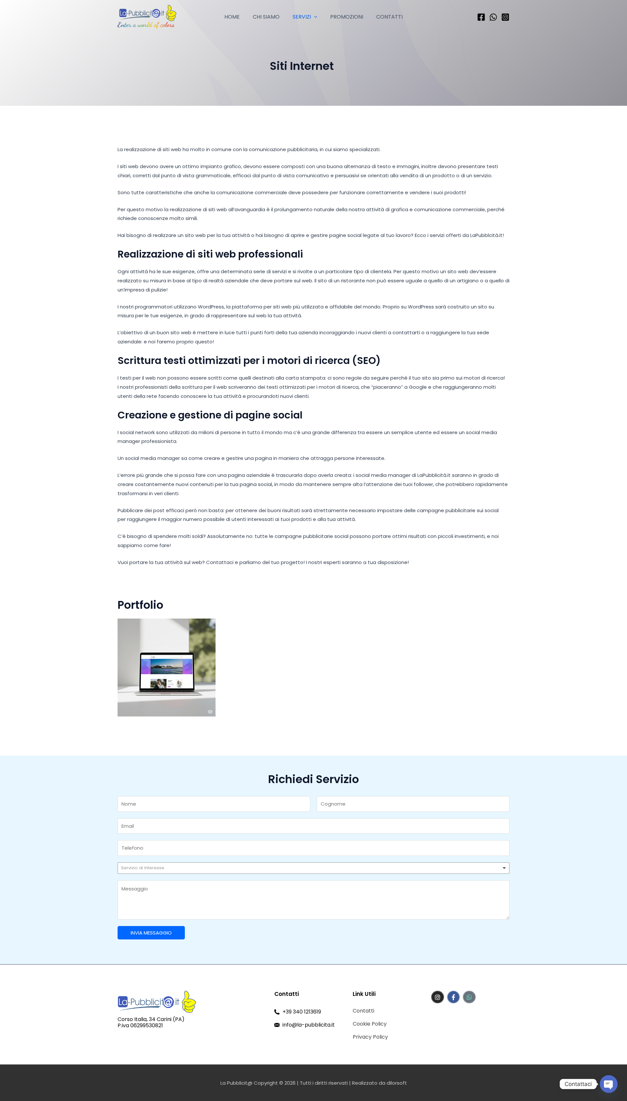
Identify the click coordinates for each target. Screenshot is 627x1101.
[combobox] (313, 868)
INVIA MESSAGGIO (151, 932)
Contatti (389, 17)
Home (232, 17)
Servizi (302, 17)
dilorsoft (397, 1082)
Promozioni (346, 17)
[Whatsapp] (493, 17)
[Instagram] (505, 17)
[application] (314, 17)
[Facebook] (481, 17)
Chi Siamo (266, 17)
